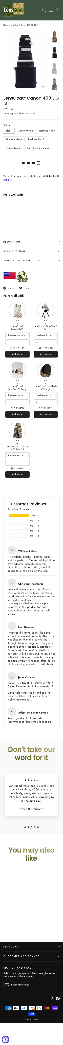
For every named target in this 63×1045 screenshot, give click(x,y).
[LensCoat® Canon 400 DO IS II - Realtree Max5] (23, 221)
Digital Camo (13, 148)
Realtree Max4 (14, 139)
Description (12, 241)
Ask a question (14, 251)
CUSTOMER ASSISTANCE (21, 956)
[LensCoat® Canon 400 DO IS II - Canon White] (12, 221)
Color (7, 125)
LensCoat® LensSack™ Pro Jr (17, 388)
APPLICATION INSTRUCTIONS (22, 260)
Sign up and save (17, 967)
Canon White (25, 131)
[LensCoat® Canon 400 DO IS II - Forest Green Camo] (30, 221)
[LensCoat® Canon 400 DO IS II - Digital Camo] (27, 221)
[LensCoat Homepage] (14, 10)
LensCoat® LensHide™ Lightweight (17, 329)
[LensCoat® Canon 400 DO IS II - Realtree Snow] (15, 221)
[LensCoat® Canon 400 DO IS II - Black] (8, 221)
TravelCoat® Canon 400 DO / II (17, 448)
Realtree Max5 (36, 139)
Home (6, 25)
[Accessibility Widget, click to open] (5, 1039)
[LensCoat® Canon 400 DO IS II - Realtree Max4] (19, 221)
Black (9, 131)
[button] (25, 827)
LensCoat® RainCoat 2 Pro (46, 328)
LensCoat (11, 946)
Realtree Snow (47, 131)
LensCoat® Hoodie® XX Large (45, 388)
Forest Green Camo (38, 148)
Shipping (8, 113)
